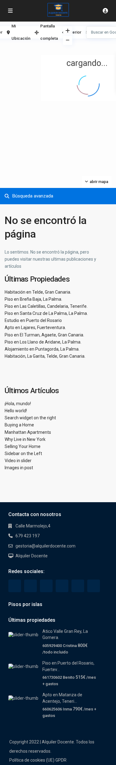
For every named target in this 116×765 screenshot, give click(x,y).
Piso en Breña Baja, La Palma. (33, 299)
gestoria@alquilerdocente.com (45, 545)
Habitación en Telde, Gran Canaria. (38, 292)
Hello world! (16, 410)
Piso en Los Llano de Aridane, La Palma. (43, 342)
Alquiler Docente (31, 555)
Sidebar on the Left (23, 453)
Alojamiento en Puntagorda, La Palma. (42, 349)
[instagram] (93, 586)
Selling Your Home (23, 446)
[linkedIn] (46, 586)
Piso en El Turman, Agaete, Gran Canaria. (44, 334)
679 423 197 (27, 535)
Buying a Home (19, 424)
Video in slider (18, 460)
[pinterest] (62, 586)
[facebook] (14, 586)
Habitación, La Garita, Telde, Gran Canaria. (45, 356)
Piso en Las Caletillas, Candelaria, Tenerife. (46, 306)
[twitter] (30, 586)
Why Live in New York (25, 439)
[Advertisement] (29, 48)
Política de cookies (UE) (31, 760)
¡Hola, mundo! (18, 403)
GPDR (61, 760)
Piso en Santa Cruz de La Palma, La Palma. (46, 313)
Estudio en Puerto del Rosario (33, 320)
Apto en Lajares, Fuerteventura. (35, 327)
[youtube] (77, 586)
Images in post (19, 467)
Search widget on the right (30, 417)
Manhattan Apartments (28, 432)
